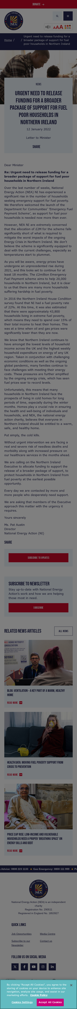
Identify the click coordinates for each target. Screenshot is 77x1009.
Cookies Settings (22, 1002)
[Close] (71, 985)
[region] (38, 994)
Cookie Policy (38, 995)
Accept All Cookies (50, 1002)
